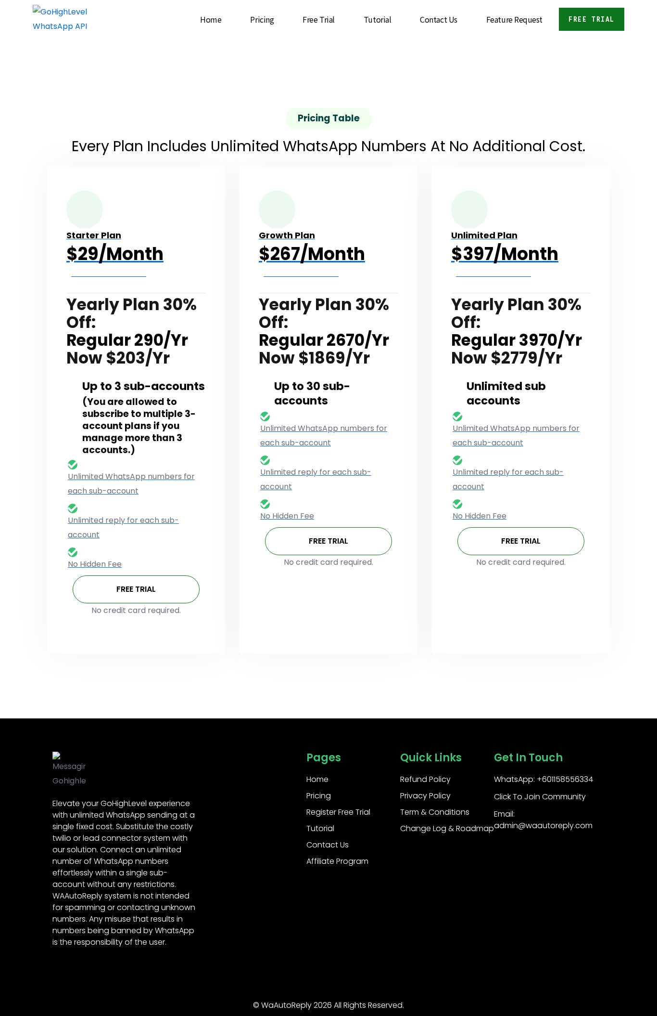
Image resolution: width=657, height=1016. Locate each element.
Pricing (262, 19)
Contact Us (438, 19)
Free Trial (319, 19)
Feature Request (514, 19)
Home (210, 19)
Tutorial (377, 19)
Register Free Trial (338, 812)
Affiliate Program (337, 861)
